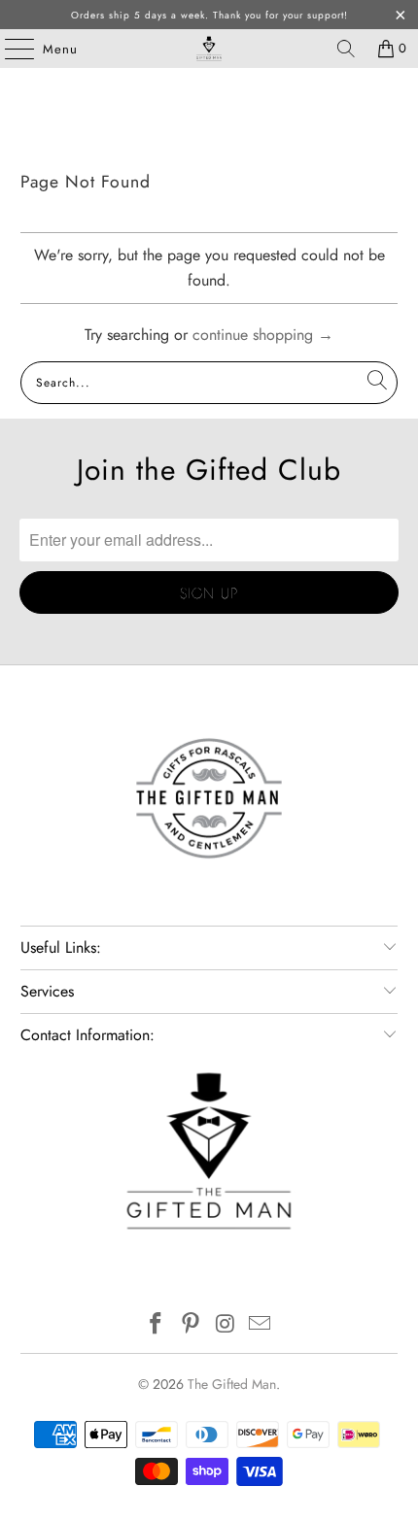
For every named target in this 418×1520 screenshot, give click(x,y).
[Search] (346, 48)
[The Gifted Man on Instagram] (225, 1325)
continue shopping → (262, 334)
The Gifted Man (232, 1384)
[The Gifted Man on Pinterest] (190, 1325)
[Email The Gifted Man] (260, 1325)
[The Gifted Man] (209, 48)
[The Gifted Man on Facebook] (156, 1325)
